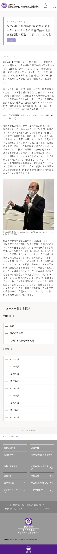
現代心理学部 (9, 447)
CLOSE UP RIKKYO (39, 482)
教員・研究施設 (10, 466)
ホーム (5, 436)
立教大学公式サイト (34, 505)
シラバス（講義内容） (13, 505)
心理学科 (35, 447)
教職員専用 (9, 508)
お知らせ (14, 436)
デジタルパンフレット (12, 491)
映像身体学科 (9, 454)
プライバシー (23, 508)
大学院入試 (9, 482)
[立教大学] (4, 7)
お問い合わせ (37, 489)
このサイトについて (42, 508)
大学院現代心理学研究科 (41, 454)
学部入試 (35, 475)
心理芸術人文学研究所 (39, 468)
